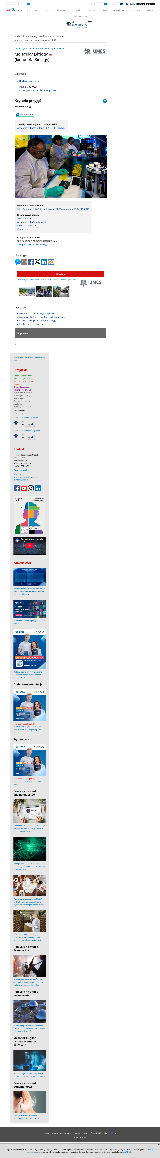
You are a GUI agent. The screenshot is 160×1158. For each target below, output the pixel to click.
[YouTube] (23, 491)
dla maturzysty (33, 10)
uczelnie (48, 10)
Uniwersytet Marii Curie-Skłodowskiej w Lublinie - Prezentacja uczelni (47, 280)
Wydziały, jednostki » (22, 407)
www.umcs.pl (24, 218)
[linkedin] (38, 491)
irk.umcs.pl (22, 229)
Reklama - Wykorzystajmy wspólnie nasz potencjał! (58, 1133)
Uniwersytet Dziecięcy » (23, 396)
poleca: (19, 10)
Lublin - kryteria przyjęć (31, 324)
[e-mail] (24, 263)
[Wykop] (51, 263)
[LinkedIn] (44, 263)
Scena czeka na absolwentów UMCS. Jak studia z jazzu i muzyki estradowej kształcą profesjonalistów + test (29, 982)
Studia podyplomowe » (23, 390)
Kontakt (77, 1133)
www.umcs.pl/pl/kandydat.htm (32, 222)
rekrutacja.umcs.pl (26, 225)
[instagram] (31, 491)
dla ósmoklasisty (80, 16)
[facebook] (16, 491)
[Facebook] (31, 263)
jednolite (104, 10)
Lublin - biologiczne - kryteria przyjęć (38, 320)
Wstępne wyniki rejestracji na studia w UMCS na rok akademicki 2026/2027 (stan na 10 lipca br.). (29, 591)
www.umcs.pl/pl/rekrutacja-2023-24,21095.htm (41, 128)
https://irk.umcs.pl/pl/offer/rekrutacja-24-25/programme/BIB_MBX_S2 (53, 209)
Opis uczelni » (19, 411)
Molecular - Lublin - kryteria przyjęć (37, 313)
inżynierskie (91, 10)
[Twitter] (37, 263)
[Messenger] (18, 263)
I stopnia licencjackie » (22, 376)
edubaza (149, 10)
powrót (22, 332)
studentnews (135, 10)
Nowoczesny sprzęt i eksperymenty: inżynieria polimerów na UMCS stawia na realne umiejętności (29, 1028)
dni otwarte (61, 10)
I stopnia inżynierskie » (22, 379)
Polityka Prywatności (80, 1137)
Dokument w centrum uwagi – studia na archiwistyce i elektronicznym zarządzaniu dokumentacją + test (28, 937)
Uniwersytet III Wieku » (22, 393)
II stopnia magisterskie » (23, 384)
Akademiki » (18, 404)
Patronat (85, 1133)
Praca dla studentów (99, 1133)
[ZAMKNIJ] (127, 1152)
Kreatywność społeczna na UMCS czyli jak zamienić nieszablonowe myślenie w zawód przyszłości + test (28, 902)
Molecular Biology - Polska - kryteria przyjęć (42, 317)
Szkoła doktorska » (21, 387)
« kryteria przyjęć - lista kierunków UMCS (36, 40)
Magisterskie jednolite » (23, 381)
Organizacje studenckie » (24, 401)
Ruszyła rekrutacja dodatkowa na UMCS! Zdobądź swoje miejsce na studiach (27, 729)
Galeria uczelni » (20, 414)
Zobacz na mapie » (21, 470)
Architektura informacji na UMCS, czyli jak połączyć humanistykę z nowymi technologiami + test (29, 828)
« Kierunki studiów (39, 36)
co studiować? (119, 10)
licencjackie (76, 10)
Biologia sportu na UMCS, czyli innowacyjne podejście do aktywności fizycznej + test (29, 866)
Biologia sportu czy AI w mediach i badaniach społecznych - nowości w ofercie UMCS (28, 675)
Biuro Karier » (19, 398)
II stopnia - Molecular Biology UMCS (39, 90)
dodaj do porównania (26, 114)
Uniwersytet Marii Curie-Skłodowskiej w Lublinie (39, 48)
